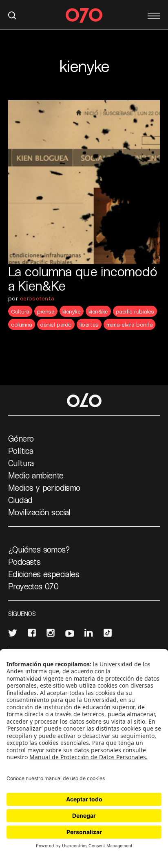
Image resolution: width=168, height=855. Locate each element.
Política (20, 451)
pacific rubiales (135, 311)
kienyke (71, 311)
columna (21, 324)
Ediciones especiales (43, 574)
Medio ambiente (36, 475)
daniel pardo (56, 324)
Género (20, 438)
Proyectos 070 (33, 586)
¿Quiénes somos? (39, 549)
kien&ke (98, 311)
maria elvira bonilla (129, 324)
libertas (89, 324)
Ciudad (20, 500)
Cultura (20, 311)
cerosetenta (37, 298)
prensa (45, 311)
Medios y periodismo (44, 487)
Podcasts (24, 561)
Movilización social (39, 512)
